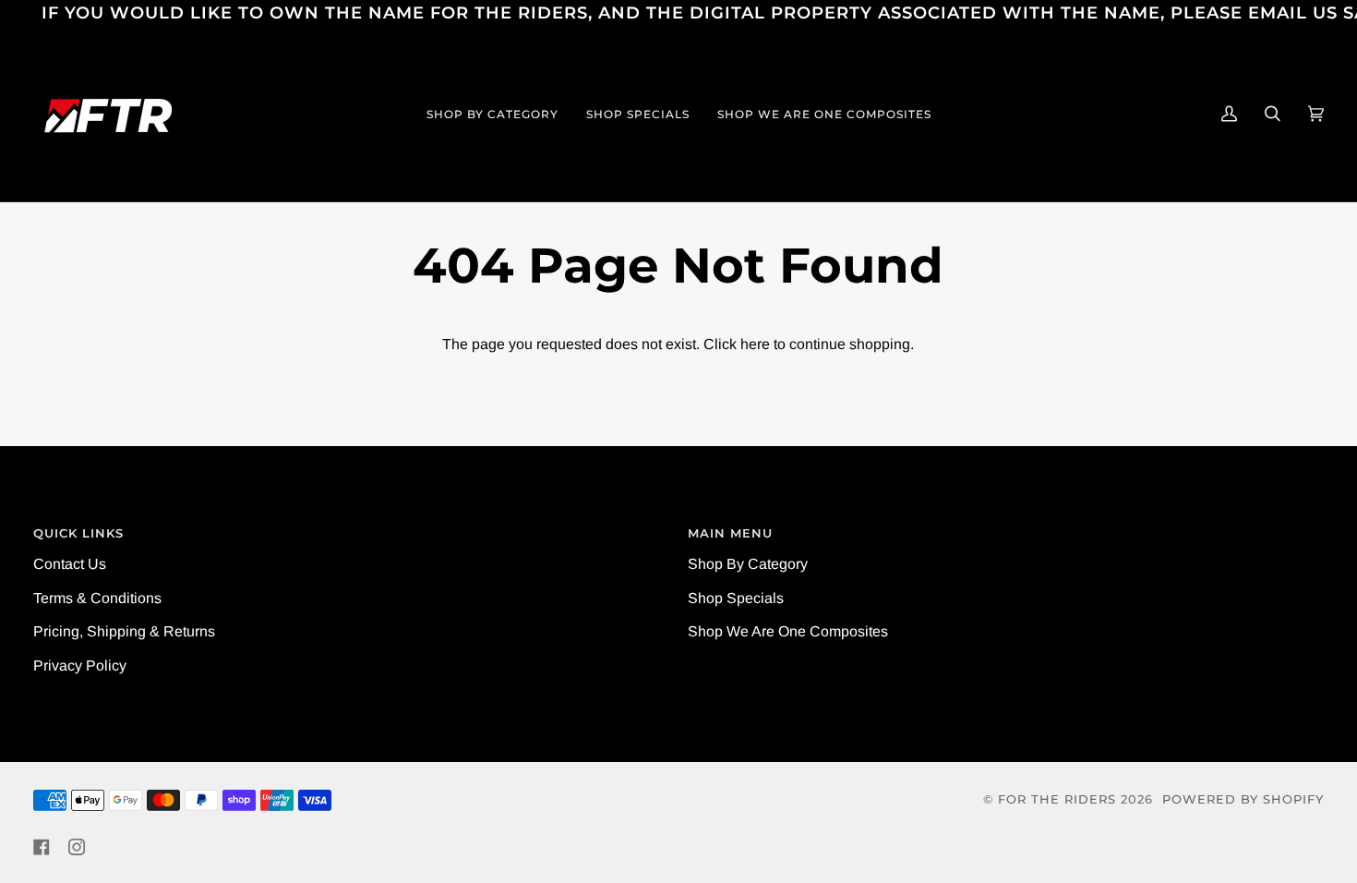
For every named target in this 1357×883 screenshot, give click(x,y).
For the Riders (1057, 799)
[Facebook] (41, 847)
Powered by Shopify (1243, 799)
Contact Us (69, 564)
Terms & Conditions (97, 598)
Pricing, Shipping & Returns (124, 631)
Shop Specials (736, 598)
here (755, 344)
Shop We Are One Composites (788, 631)
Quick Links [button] (78, 533)
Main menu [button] (730, 533)
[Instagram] (76, 847)
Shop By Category (748, 564)
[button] (492, 113)
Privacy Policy (79, 665)
